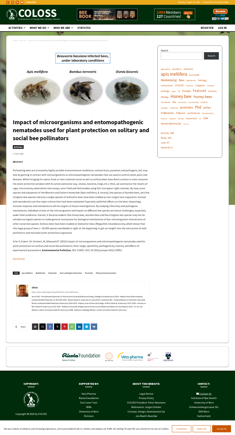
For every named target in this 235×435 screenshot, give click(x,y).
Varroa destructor (171, 123)
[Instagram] (12, 2)
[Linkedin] (79, 326)
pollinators (194, 113)
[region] (117, 427)
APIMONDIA (188, 69)
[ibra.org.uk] (168, 361)
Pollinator (180, 113)
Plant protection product (106, 273)
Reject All (201, 428)
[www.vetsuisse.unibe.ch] (153, 361)
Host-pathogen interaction (71, 273)
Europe (186, 91)
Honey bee (52, 273)
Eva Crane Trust (88, 402)
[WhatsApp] (72, 326)
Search (164, 50)
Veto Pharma (89, 393)
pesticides (186, 107)
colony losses (167, 85)
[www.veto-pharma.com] (130, 361)
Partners (89, 416)
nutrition (204, 102)
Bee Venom (191, 80)
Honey (164, 97)
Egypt (174, 91)
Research (173, 119)
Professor (164, 119)
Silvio (35, 287)
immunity (182, 102)
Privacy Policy (146, 398)
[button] (31, 2)
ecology (165, 91)
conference (189, 86)
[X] (57, 326)
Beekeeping (169, 80)
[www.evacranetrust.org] (109, 361)
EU (179, 91)
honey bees (203, 96)
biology (202, 80)
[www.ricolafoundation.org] (81, 361)
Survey (181, 118)
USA (205, 118)
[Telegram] (86, 326)
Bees (181, 80)
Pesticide (89, 273)
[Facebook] (7, 2)
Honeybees (165, 102)
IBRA (174, 102)
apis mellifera (27, 273)
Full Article (19, 258)
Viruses (186, 124)
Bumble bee (40, 273)
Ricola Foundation (89, 398)
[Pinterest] (64, 326)
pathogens (164, 108)
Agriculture (165, 69)
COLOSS (179, 85)
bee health (194, 74)
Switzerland (191, 118)
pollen (207, 107)
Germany (212, 91)
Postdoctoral (207, 113)
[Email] (42, 326)
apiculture (176, 69)
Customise (181, 428)
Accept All (221, 428)
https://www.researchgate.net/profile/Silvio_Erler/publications (55, 292)
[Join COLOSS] (187, 17)
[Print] (35, 326)
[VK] (94, 326)
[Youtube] (22, 2)
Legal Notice (146, 393)
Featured (199, 90)
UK (200, 119)
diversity (210, 85)
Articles (23, 40)
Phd (198, 107)
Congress (200, 85)
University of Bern (221, 2)
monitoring (193, 102)
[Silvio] (22, 298)
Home (15, 40)
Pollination (167, 113)
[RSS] (17, 2)
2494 (161, 12)
